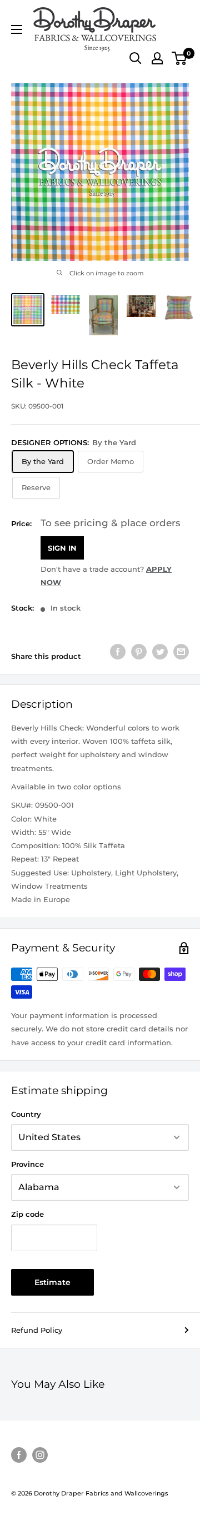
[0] (180, 58)
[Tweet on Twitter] (160, 651)
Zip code (27, 1214)
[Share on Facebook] (118, 651)
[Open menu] (16, 29)
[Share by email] (181, 651)
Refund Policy (36, 1330)
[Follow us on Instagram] (40, 1455)
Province (27, 1164)
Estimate (52, 1282)
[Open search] (135, 58)
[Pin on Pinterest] (139, 651)
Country (26, 1114)
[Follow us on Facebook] (19, 1455)
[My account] (157, 58)
